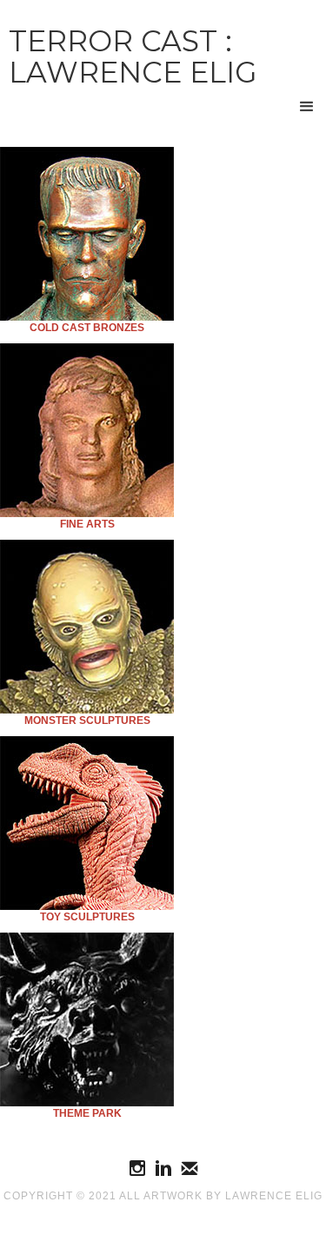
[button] (307, 107)
